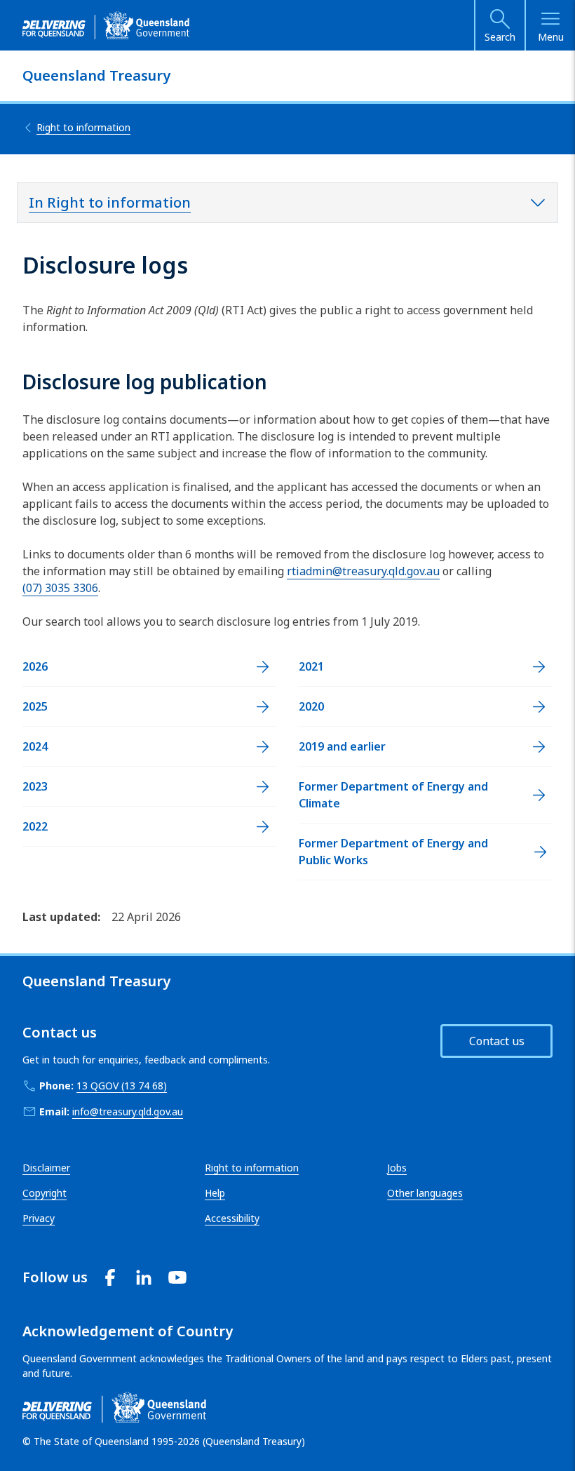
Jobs (397, 1167)
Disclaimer (46, 1167)
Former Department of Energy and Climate (393, 795)
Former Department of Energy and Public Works (393, 851)
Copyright (44, 1193)
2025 (35, 706)
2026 (35, 666)
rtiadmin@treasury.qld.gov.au (363, 571)
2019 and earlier (342, 746)
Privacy (38, 1218)
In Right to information (110, 202)
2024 (35, 746)
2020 (311, 706)
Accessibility (232, 1218)
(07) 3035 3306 (60, 588)
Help (215, 1193)
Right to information (252, 1167)
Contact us (497, 1041)
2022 (35, 826)
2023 (35, 786)
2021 (311, 666)
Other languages (425, 1193)
